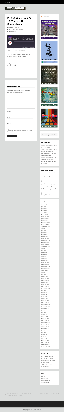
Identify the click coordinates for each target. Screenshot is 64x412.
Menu (8, 2)
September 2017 (45, 328)
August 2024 (44, 248)
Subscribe (25, 47)
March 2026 (44, 215)
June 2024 (44, 252)
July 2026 (43, 207)
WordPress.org (45, 382)
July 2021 (43, 274)
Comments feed (45, 380)
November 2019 (45, 288)
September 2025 (45, 226)
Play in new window (22, 49)
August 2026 (44, 205)
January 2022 (45, 264)
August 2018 (44, 310)
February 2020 (45, 284)
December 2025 (45, 221)
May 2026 (44, 211)
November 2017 (45, 324)
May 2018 (44, 314)
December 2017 (45, 322)
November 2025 (45, 223)
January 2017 (45, 342)
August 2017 (44, 330)
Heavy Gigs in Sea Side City (48, 358)
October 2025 (45, 225)
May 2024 (44, 254)
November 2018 (45, 306)
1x (17, 44)
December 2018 (45, 304)
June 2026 (44, 209)
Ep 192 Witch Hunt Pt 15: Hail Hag (46, 393)
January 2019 (45, 302)
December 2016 (45, 344)
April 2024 (44, 256)
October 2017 (45, 326)
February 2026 (45, 216)
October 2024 (45, 245)
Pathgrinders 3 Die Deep (48, 360)
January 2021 (45, 280)
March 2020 (44, 282)
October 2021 (45, 270)
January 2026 (45, 219)
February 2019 (45, 300)
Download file (11, 49)
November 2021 (45, 268)
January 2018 (45, 320)
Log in (43, 376)
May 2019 (44, 294)
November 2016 (45, 346)
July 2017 (43, 332)
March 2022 (44, 260)
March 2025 (44, 236)
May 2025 (44, 235)
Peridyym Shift (45, 362)
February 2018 (45, 318)
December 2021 (45, 266)
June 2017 (44, 334)
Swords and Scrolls (46, 364)
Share (32, 47)
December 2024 (45, 240)
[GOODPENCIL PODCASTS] (15, 8)
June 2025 (44, 233)
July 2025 (43, 230)
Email (9, 117)
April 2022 (44, 258)
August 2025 (44, 228)
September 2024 (45, 246)
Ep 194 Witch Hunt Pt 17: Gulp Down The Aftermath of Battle (19, 394)
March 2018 (44, 316)
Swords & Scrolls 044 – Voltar (49, 149)
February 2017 (45, 340)
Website (9, 124)
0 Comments (13, 31)
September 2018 (45, 308)
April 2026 (44, 213)
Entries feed (44, 378)
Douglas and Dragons (17, 29)
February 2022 (45, 262)
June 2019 (44, 292)
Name (9, 111)
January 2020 (45, 286)
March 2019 (44, 298)
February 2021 (45, 278)
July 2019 (43, 290)
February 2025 (45, 238)
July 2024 (43, 250)
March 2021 (44, 276)
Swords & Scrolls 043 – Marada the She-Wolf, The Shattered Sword (48, 153)
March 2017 (44, 338)
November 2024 (45, 242)
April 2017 (44, 336)
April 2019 (44, 296)
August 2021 (44, 272)
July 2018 (43, 312)
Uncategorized (45, 366)
